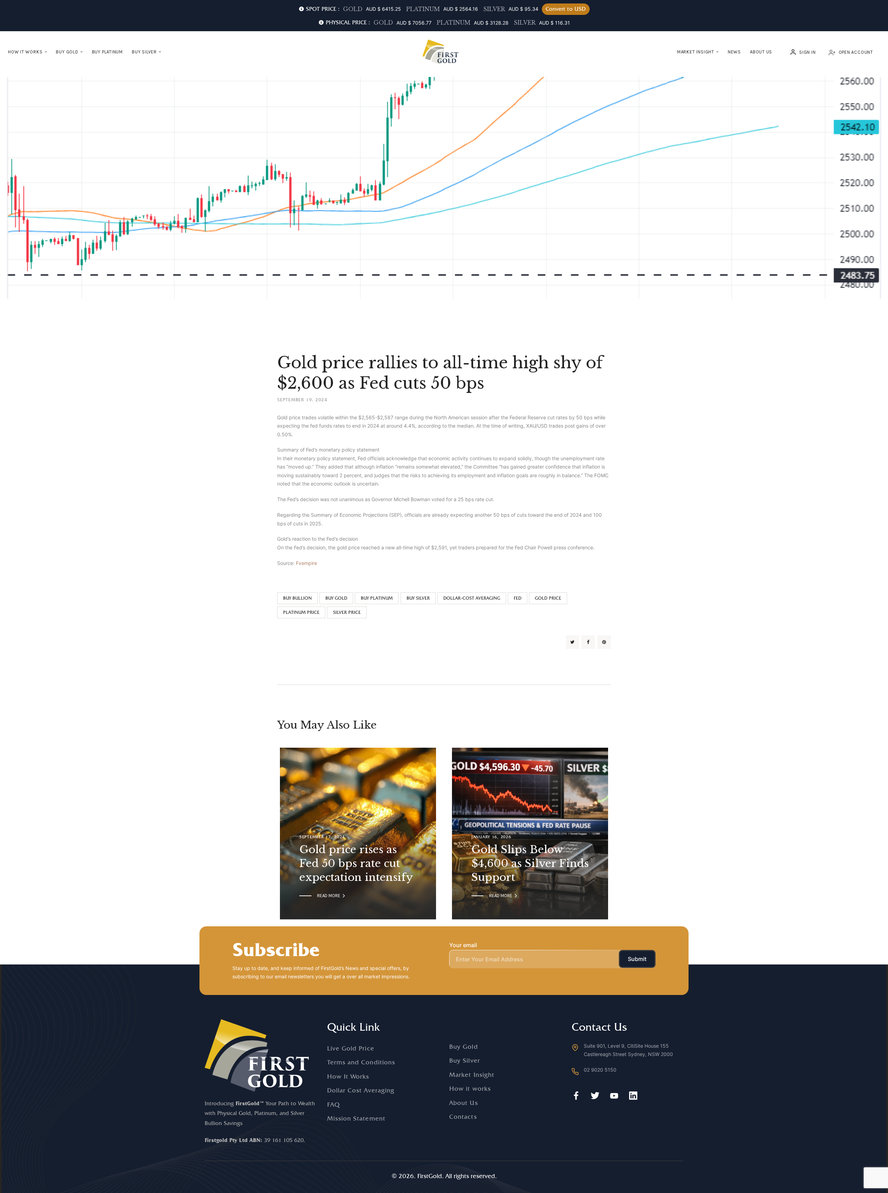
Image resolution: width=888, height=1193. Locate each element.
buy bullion (297, 598)
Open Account (856, 52)
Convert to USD (566, 9)
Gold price (548, 598)
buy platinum (377, 598)
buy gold (336, 598)
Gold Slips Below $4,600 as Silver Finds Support (530, 863)
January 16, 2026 (491, 836)
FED (517, 598)
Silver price (347, 612)
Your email (463, 945)
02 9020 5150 (600, 1070)
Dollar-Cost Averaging (471, 598)
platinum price (301, 612)
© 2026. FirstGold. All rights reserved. (444, 1175)
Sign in (807, 52)
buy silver (418, 598)
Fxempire (306, 563)
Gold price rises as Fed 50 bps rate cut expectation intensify (356, 863)
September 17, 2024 (322, 836)
